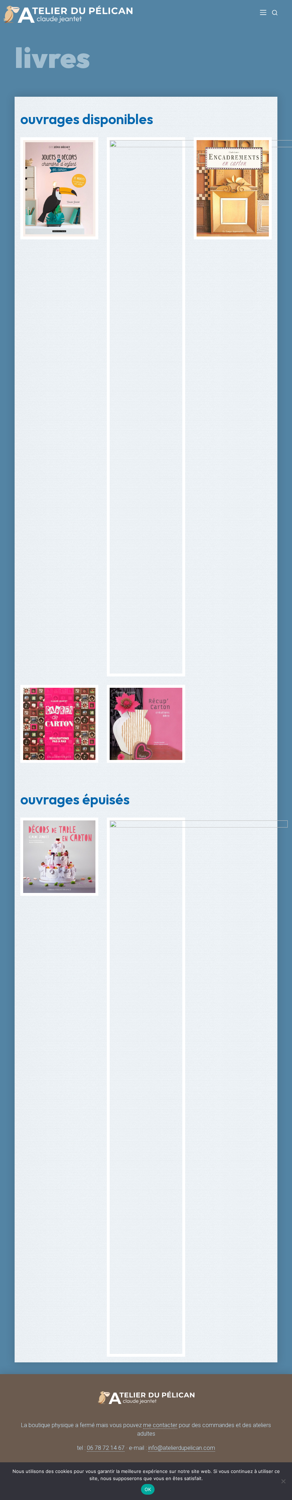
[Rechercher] (274, 12)
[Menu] (263, 12)
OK (148, 1489)
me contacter (160, 1425)
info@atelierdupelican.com (181, 1448)
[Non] (283, 1481)
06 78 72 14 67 (106, 1448)
